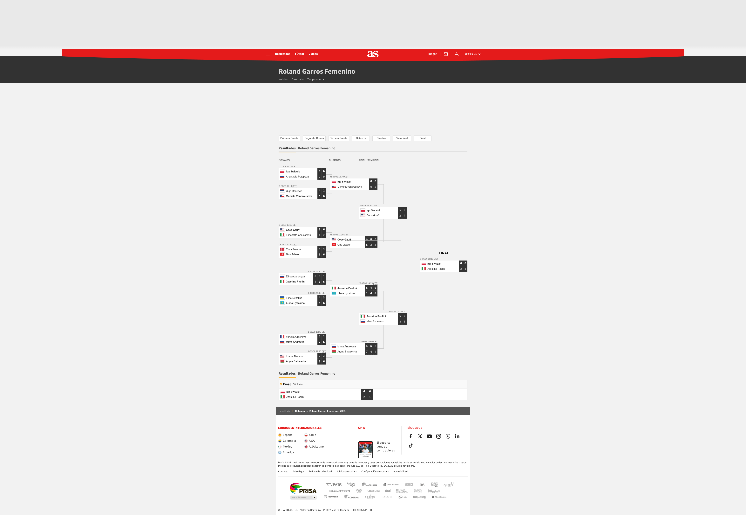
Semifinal (402, 138)
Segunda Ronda (314, 138)
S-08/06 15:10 (427, 259)
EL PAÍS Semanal (401, 491)
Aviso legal (298, 471)
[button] (303, 498)
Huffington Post (339, 491)
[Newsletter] (445, 54)
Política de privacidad (320, 471)
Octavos (361, 138)
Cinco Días (372, 491)
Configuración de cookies (375, 471)
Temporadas (314, 79)
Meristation (420, 497)
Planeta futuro (415, 491)
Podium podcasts (352, 497)
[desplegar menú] (267, 54)
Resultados (282, 54)
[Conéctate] (456, 54)
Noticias (283, 79)
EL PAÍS (333, 484)
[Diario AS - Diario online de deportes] (373, 54)
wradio (360, 491)
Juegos (432, 54)
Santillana (369, 484)
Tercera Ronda (338, 138)
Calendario (297, 79)
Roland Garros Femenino (317, 71)
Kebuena (431, 491)
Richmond (447, 491)
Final (423, 138)
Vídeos (313, 54)
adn (434, 484)
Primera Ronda (289, 138)
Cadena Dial (387, 491)
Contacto (283, 471)
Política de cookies (346, 471)
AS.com (422, 484)
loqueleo (403, 497)
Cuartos (381, 138)
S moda (386, 497)
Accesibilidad (400, 471)
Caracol (448, 484)
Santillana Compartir (391, 484)
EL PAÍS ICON (370, 497)
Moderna (331, 496)
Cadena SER (409, 484)
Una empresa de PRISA (303, 488)
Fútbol (299, 54)
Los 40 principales (351, 484)
